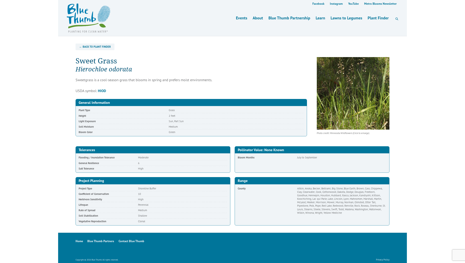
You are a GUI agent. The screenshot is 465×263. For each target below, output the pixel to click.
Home (79, 241)
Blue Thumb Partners (100, 241)
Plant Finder (378, 17)
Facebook (318, 3)
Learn (320, 17)
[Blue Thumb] (154, 18)
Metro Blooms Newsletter (380, 3)
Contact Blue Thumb (131, 241)
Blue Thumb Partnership (289, 17)
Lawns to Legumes (346, 17)
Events (241, 17)
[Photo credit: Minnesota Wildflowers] (353, 93)
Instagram (336, 3)
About (258, 17)
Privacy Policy (382, 259)
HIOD (102, 90)
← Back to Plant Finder (95, 46)
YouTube (353, 3)
